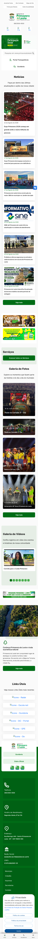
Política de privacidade (18, 920)
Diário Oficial (19, 761)
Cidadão (8, 876)
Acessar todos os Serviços (19, 358)
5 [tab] (22, 580)
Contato (8, 890)
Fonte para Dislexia (12, 7)
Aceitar (19, 931)
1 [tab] (11, 580)
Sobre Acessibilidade (28, 7)
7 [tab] (28, 580)
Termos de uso (18, 926)
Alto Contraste (19, 3)
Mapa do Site (30, 3)
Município (8, 871)
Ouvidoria (19, 754)
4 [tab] (19, 580)
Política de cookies (19, 915)
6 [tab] (25, 580)
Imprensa (8, 881)
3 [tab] (17, 580)
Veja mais (19, 302)
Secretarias (9, 885)
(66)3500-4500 (19, 23)
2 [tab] (14, 580)
